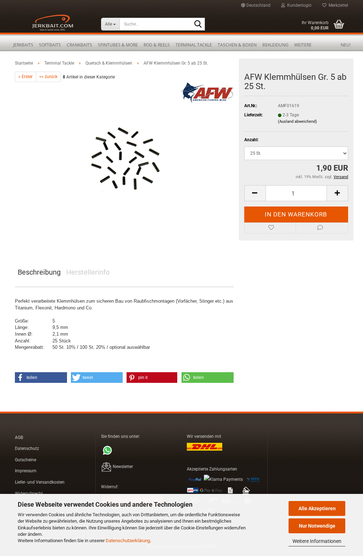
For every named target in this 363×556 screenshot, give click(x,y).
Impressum (26, 470)
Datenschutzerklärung (128, 540)
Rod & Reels (157, 45)
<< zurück (48, 76)
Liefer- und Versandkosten (40, 482)
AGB (19, 437)
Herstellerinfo (88, 272)
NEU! (346, 45)
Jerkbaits (23, 45)
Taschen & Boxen (237, 45)
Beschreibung (39, 272)
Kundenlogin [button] (298, 5)
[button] (256, 5)
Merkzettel (337, 5)
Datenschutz (27, 448)
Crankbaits (79, 45)
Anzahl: (251, 139)
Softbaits (50, 45)
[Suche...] (198, 24)
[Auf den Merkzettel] (270, 228)
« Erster (25, 76)
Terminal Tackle (193, 45)
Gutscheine (25, 459)
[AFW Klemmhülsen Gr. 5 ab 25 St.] (124, 161)
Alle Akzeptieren (317, 508)
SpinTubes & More (118, 45)
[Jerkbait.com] (52, 25)
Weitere (303, 45)
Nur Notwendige (317, 526)
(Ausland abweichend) (297, 121)
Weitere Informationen (316, 541)
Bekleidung (275, 45)
